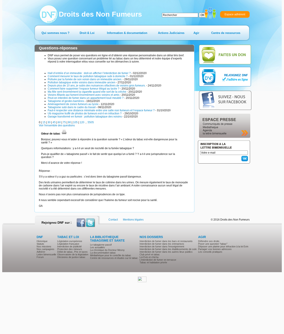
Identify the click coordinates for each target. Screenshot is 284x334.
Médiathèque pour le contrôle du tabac (110, 255)
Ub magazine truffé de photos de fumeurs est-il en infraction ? (85, 113)
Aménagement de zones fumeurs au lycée (73, 104)
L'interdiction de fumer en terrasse (158, 259)
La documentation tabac (103, 252)
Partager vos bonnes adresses (215, 249)
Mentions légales (133, 219)
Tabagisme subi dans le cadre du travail (72, 107)
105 (75, 122)
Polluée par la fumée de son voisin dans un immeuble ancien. (85, 79)
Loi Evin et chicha (149, 257)
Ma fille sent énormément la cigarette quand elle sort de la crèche (87, 91)
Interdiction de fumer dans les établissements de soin (168, 249)
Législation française (68, 243)
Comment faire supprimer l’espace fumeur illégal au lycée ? (83, 88)
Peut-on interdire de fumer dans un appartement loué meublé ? (86, 98)
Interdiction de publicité (69, 246)
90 (69, 122)
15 (43, 122)
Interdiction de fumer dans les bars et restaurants (166, 241)
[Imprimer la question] (64, 133)
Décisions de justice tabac (71, 257)
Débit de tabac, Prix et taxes (72, 251)
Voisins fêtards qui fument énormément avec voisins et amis (83, 94)
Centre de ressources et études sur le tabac (114, 258)
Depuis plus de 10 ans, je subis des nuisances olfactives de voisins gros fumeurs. (97, 85)
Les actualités (97, 247)
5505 (91, 122)
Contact (113, 219)
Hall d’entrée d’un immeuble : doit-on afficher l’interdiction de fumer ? (89, 73)
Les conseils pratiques (210, 251)
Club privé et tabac (150, 254)
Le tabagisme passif (101, 244)
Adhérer (41, 251)
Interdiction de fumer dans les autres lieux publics (166, 251)
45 (54, 122)
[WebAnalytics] (142, 281)
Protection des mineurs (69, 249)
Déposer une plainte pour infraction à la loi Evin (223, 246)
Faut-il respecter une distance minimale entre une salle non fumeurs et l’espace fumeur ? (101, 110)
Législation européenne (69, 241)
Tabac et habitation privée (153, 262)
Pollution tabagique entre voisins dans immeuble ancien (81, 82)
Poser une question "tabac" (212, 243)
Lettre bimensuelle (46, 254)
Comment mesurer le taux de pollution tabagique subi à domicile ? (88, 76)
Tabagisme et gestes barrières (66, 101)
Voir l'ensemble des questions (57, 125)
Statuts (40, 243)
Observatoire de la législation (72, 254)
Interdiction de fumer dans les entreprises (162, 243)
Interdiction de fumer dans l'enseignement (162, 246)
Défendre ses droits (208, 241)
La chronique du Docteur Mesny (107, 250)
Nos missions (44, 246)
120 (82, 122)
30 (49, 122)
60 (59, 122)
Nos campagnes (45, 249)
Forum (40, 257)
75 (64, 122)
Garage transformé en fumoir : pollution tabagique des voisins (85, 116)
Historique (42, 241)
